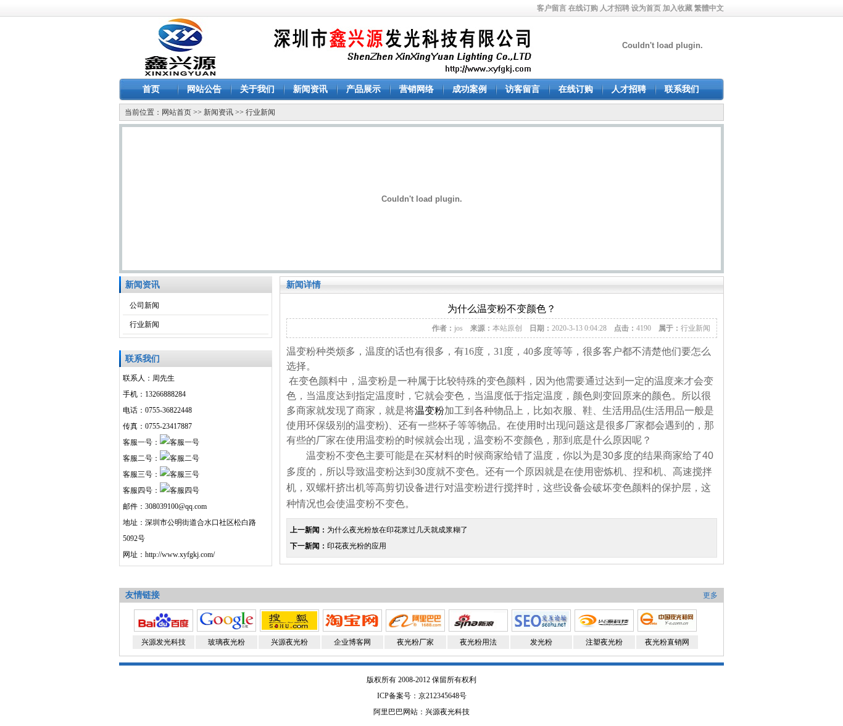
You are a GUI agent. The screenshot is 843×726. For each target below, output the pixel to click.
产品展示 (363, 89)
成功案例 (469, 89)
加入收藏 (677, 8)
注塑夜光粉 (604, 642)
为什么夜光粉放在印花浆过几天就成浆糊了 (397, 530)
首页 (151, 89)
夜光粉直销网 (667, 642)
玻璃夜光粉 (226, 642)
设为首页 (646, 8)
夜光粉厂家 (415, 642)
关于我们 (257, 89)
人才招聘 (614, 8)
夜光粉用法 (478, 642)
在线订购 (583, 8)
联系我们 (682, 89)
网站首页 (176, 112)
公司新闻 (144, 305)
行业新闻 (260, 112)
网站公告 (204, 89)
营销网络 (416, 89)
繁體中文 (709, 8)
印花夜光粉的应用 (356, 546)
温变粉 (429, 410)
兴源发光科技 (163, 642)
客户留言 (552, 8)
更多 (710, 595)
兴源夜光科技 (447, 711)
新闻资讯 (310, 89)
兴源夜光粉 (289, 642)
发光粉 (541, 642)
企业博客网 (352, 642)
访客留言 (522, 89)
